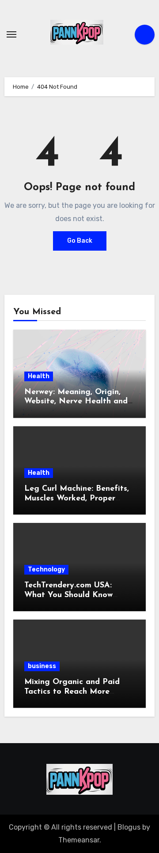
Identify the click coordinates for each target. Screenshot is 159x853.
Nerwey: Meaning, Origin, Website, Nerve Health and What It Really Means (76, 401)
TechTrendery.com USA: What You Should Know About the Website (68, 595)
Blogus (128, 827)
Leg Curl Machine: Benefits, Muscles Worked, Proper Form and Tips (76, 498)
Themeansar (78, 840)
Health (38, 376)
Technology (46, 569)
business (42, 666)
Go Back (79, 240)
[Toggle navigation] (11, 34)
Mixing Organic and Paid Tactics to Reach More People (72, 691)
